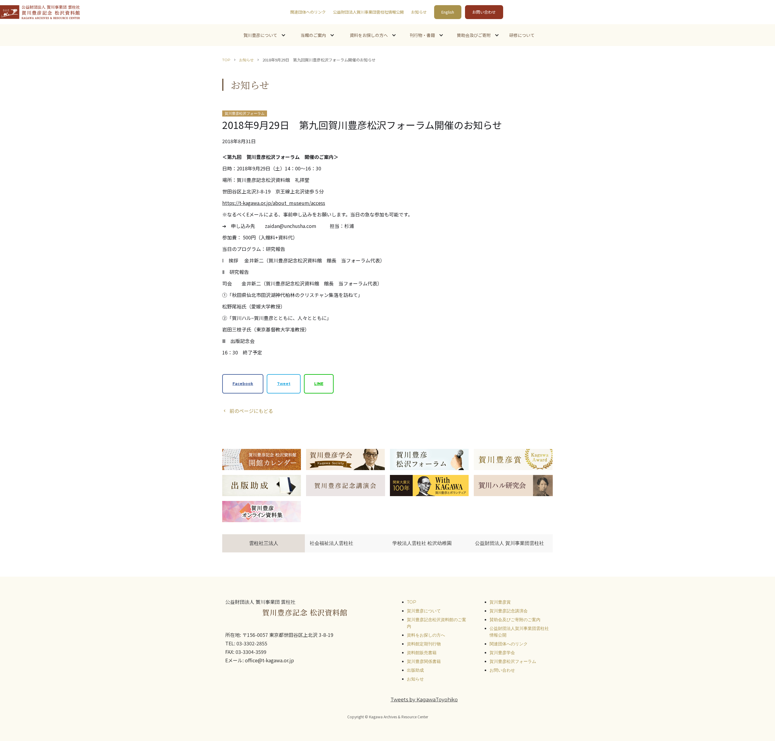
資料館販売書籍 (422, 652)
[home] (40, 12)
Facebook (242, 383)
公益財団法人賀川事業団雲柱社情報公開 (368, 12)
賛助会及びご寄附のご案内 (515, 619)
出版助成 (415, 670)
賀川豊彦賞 (500, 602)
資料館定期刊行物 (424, 644)
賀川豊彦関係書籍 (424, 661)
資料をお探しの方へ (426, 635)
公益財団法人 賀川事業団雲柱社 (509, 543)
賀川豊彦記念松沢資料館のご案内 (436, 623)
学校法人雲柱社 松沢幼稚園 (422, 543)
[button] (264, 35)
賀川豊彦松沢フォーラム (513, 661)
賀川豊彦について (424, 611)
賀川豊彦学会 (502, 652)
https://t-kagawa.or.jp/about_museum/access (273, 202)
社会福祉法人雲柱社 (331, 543)
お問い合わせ (484, 12)
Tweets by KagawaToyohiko (424, 700)
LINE (318, 383)
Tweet (283, 383)
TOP (226, 60)
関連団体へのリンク (308, 12)
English (447, 12)
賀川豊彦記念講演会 (509, 611)
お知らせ (419, 12)
